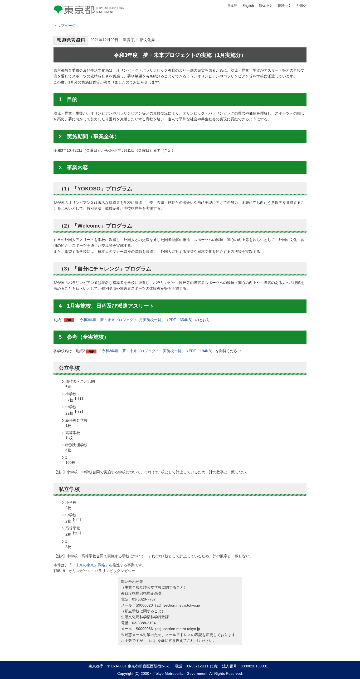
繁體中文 (284, 6)
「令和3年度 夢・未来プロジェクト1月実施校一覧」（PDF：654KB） (135, 320)
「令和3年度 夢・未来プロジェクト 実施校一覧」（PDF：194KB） (156, 351)
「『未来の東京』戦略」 (88, 565)
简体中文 (266, 6)
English (248, 6)
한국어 (301, 6)
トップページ (64, 25)
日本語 (232, 6)
